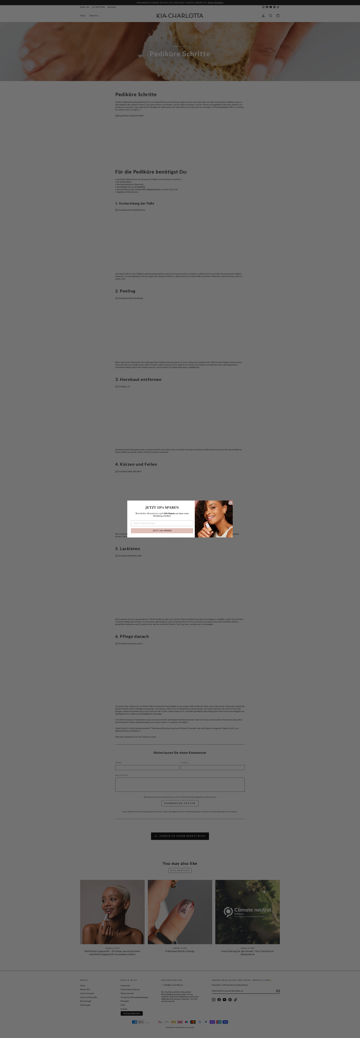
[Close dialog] (230, 503)
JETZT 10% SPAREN (162, 531)
